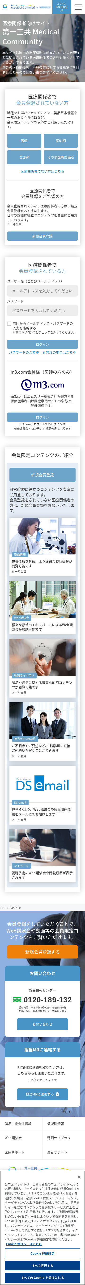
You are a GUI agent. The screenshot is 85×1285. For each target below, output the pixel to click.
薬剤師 (61, 140)
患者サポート (57, 1152)
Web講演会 (13, 1137)
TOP (2, 908)
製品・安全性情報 (18, 1123)
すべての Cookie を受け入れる (42, 1277)
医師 (24, 140)
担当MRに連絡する (40, 1094)
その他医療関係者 (60, 157)
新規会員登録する (42, 952)
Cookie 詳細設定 (42, 1253)
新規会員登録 (42, 236)
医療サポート (15, 1152)
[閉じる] (79, 1177)
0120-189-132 (48, 1000)
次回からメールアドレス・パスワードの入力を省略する (43, 325)
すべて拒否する (42, 1265)
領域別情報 (55, 1123)
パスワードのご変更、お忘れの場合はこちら (42, 352)
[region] (42, 1227)
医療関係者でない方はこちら (42, 171)
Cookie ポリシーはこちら (24, 1244)
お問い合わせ (42, 1024)
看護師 (24, 157)
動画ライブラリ (59, 1137)
